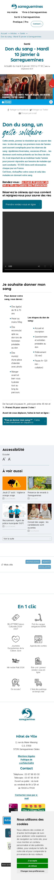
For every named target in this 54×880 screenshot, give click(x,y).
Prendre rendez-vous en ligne (21, 204)
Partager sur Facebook (19, 110)
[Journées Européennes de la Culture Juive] (15, 634)
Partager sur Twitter (40, 110)
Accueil (4, 33)
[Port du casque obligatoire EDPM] (38, 612)
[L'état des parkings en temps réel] (38, 677)
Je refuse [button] (32, 866)
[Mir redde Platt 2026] (15, 655)
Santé (22, 33)
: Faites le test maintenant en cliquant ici (22, 421)
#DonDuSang (32, 562)
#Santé (46, 562)
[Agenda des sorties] (38, 634)
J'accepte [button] (32, 861)
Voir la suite (9, 538)
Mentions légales (26, 756)
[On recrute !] (15, 677)
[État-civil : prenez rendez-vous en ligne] (38, 655)
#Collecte (44, 567)
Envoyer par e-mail (29, 113)
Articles (13, 33)
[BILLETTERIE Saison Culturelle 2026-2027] (15, 612)
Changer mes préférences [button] (32, 871)
